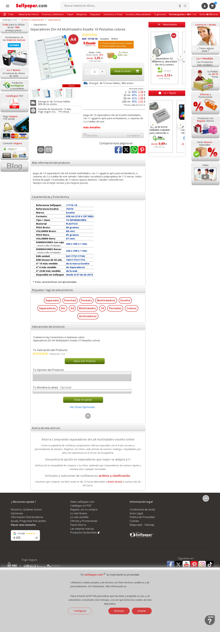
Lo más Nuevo (78, 513)
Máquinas (82, 14)
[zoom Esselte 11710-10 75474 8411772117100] (69, 93)
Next (180, 56)
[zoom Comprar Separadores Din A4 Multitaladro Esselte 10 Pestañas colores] (58, 93)
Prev (153, 56)
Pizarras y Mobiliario (53, 14)
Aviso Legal (136, 513)
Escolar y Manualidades (138, 14)
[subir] (88, 418)
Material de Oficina (29, 14)
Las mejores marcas (82, 528)
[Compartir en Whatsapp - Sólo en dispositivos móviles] (134, 150)
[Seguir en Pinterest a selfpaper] (194, 565)
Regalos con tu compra (83, 509)
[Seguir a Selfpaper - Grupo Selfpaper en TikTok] (210, 564)
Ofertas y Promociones (83, 521)
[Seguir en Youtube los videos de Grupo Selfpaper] (186, 564)
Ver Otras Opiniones (82, 407)
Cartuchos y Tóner (113, 14)
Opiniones (17, 513)
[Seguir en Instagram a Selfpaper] (202, 565)
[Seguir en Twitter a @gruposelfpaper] (178, 564)
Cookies (134, 521)
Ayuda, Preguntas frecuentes (28, 521)
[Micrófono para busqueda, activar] (180, 5)
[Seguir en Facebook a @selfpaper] (170, 565)
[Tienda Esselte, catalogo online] (89, 45)
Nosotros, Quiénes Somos (26, 509)
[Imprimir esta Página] (40, 150)
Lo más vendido (79, 517)
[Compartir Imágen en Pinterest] (142, 150)
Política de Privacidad (142, 517)
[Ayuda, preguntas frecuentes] (210, 624)
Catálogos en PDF (80, 505)
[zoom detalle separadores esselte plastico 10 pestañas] (46, 93)
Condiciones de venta (142, 509)
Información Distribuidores (27, 517)
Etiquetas (95, 14)
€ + (182, 14)
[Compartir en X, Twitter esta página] (126, 150)
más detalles (91, 127)
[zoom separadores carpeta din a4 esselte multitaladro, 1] (35, 93)
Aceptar (142, 610)
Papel (70, 14)
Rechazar (119, 610)
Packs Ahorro (78, 525)
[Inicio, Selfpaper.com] (31, 6)
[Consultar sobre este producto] (48, 150)
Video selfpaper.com (82, 502)
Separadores (40, 24)
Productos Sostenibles (83, 532)
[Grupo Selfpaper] (142, 537)
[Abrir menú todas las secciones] (7, 6)
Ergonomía (160, 14)
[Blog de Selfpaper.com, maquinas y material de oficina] (14, 166)
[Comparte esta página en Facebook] (118, 150)
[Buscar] (185, 5)
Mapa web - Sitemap (142, 525)
